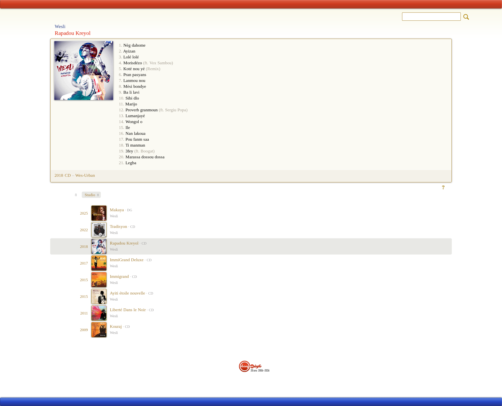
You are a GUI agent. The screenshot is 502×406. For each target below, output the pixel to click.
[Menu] (251, 4)
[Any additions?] (443, 187)
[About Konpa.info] (250, 379)
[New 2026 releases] (439, 4)
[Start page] (63, 4)
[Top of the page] (251, 349)
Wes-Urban (85, 175)
